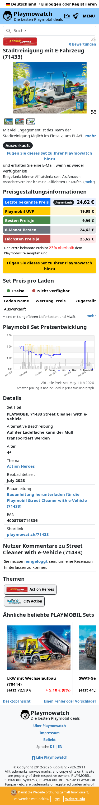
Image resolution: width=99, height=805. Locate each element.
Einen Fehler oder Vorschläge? (70, 701)
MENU (89, 15)
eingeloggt (37, 561)
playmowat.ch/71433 (28, 534)
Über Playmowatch (49, 725)
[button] (93, 112)
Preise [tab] (18, 290)
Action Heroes (21, 466)
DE (52, 746)
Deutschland (23, 4)
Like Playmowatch (52, 757)
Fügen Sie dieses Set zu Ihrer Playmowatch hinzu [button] (49, 156)
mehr (90, 135)
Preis (60, 300)
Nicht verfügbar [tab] (53, 290)
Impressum (50, 732)
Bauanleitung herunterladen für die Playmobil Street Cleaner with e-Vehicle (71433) (47, 500)
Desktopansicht (17, 701)
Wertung (45, 300)
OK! (57, 799)
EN (60, 746)
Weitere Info (75, 799)
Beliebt (49, 739)
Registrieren (84, 4)
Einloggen (51, 4)
